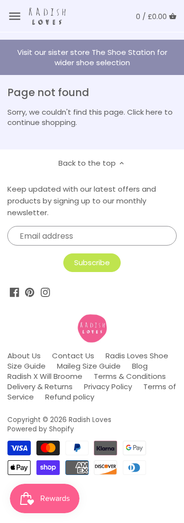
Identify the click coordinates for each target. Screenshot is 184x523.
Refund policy (69, 397)
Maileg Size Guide (89, 366)
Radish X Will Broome (44, 376)
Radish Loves (90, 419)
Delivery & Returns (40, 386)
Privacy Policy (108, 386)
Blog (140, 366)
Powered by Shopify (40, 429)
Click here (144, 112)
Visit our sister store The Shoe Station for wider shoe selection (92, 57)
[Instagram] (45, 292)
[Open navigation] (14, 16)
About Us (24, 355)
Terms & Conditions (130, 376)
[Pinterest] (29, 292)
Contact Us (73, 355)
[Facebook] (14, 292)
